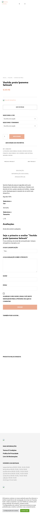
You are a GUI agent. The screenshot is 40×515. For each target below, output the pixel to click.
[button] (18, 4)
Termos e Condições (9, 450)
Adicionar (17, 136)
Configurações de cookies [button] (11, 510)
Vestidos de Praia (18, 77)
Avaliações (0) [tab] (20, 177)
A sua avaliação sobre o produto (15, 257)
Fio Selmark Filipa (8, 382)
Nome (5, 276)
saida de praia (28, 153)
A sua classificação (11, 247)
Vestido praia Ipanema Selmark (9, 341)
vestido (10, 155)
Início (4, 77)
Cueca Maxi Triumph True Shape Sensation (26, 418)
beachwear (12, 153)
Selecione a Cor (9, 115)
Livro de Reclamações (10, 456)
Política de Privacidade (10, 453)
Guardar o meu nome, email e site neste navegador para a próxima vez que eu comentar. (17, 299)
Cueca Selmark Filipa (9, 417)
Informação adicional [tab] (20, 173)
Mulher (10, 77)
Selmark (5, 155)
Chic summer (20, 153)
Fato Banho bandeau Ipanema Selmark (26, 341)
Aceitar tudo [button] (24, 510)
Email (5, 285)
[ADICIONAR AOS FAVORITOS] (17, 341)
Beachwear (13, 151)
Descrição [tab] (20, 170)
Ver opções (7, 347)
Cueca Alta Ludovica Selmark (26, 382)
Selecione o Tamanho (11, 122)
